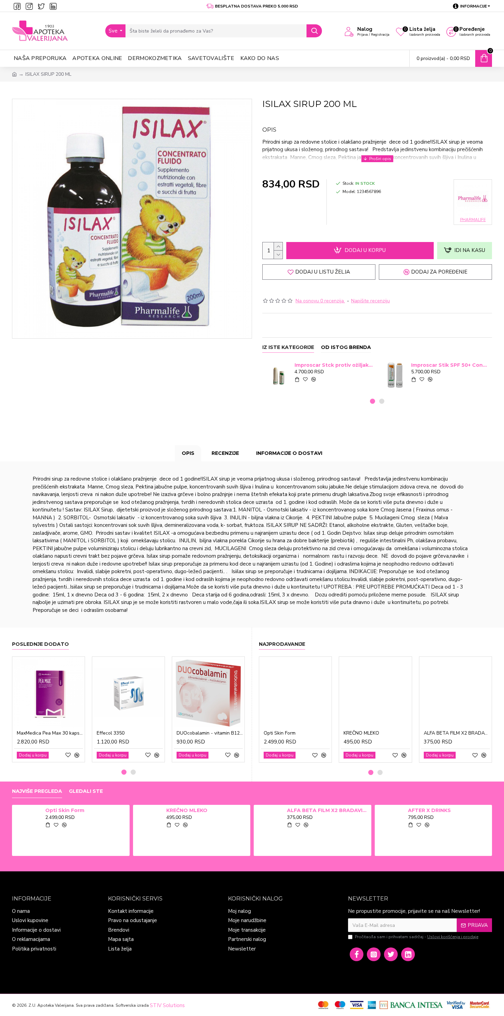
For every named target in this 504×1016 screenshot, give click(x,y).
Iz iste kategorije (288, 347)
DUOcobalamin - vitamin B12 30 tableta (210, 733)
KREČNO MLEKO (361, 733)
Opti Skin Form (280, 733)
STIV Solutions (167, 1005)
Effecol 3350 (110, 733)
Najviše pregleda (37, 791)
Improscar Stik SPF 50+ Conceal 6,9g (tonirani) (450, 365)
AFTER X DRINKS (429, 810)
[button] (372, 401)
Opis (188, 453)
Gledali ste (86, 791)
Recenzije (225, 453)
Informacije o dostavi (289, 453)
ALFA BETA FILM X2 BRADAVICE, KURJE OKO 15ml (457, 733)
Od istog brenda (346, 347)
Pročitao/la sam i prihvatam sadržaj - (416, 937)
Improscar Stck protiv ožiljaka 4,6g (334, 365)
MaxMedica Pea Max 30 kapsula (50, 733)
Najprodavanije (282, 644)
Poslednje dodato (40, 644)
